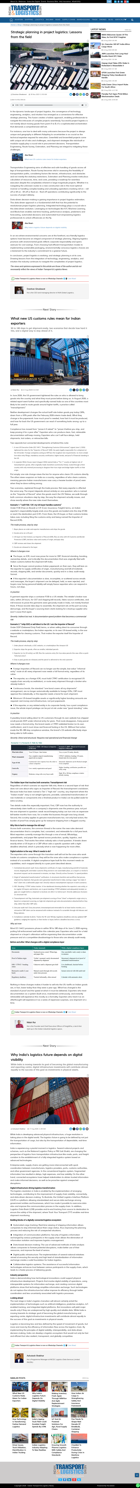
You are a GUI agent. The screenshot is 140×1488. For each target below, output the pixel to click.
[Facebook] (77, 94)
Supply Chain (68, 20)
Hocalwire (111, 1486)
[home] (11, 20)
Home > (14, 25)
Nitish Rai (31, 1022)
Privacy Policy (61, 1476)
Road (57, 20)
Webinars (22, 2)
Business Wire (52, 2)
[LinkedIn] (70, 94)
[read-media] (17, 159)
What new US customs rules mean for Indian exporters (45, 159)
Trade (94, 20)
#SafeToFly (76, 2)
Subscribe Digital (33, 2)
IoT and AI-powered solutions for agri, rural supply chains (59, 1424)
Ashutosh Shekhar (35, 1356)
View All (85, 1378)
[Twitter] (74, 94)
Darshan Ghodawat (36, 289)
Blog (110, 20)
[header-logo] (25, 10)
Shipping (29, 20)
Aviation (19, 20)
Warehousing (83, 20)
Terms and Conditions (75, 1476)
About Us (13, 2)
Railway (49, 20)
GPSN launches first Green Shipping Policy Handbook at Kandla (114, 75)
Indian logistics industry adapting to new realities (39, 1447)
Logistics (39, 20)
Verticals (119, 20)
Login (109, 1)
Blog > (20, 25)
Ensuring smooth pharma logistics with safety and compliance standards (59, 1450)
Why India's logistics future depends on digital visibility (46, 228)
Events (43, 2)
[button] (49, 41)
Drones (103, 20)
